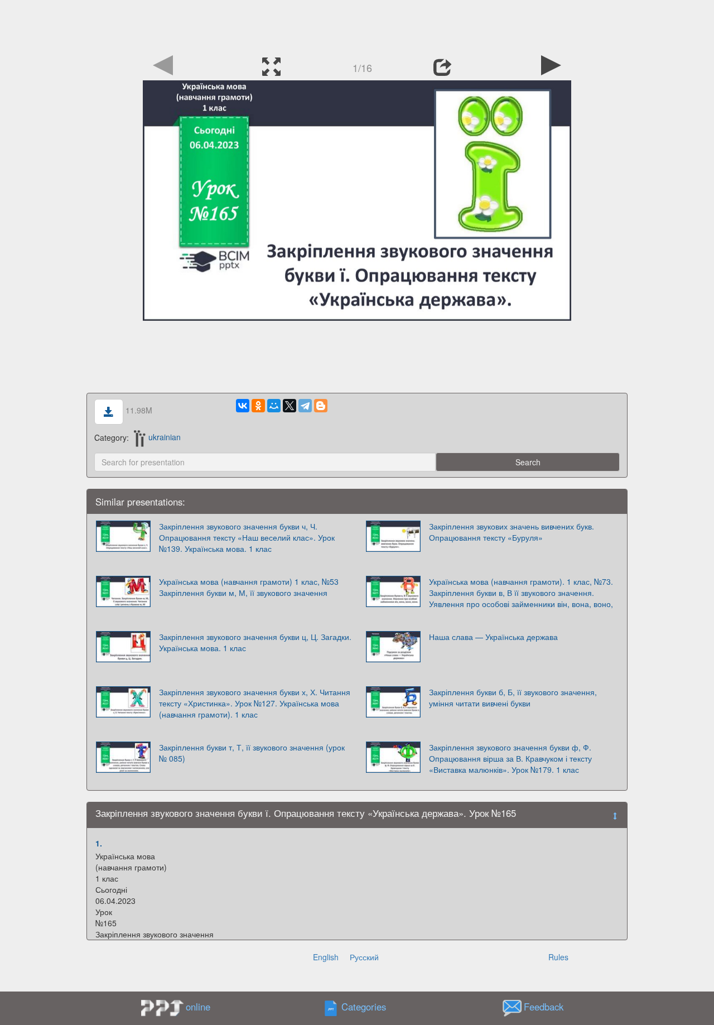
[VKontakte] (242, 405)
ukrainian (164, 436)
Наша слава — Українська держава (493, 636)
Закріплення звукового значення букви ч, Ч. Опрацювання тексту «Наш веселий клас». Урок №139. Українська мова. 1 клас (247, 537)
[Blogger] (320, 405)
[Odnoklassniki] (258, 405)
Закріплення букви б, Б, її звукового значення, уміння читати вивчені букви (513, 697)
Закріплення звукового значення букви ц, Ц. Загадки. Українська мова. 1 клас (255, 642)
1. (98, 843)
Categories (363, 1006)
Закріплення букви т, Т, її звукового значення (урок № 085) (252, 753)
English (326, 957)
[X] (289, 405)
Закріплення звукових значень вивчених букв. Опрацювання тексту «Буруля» (511, 532)
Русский (364, 957)
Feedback (543, 1006)
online (198, 1006)
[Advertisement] (357, 25)
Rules (558, 957)
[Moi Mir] (274, 405)
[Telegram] (305, 405)
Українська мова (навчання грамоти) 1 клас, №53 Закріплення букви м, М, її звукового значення (249, 587)
